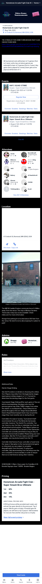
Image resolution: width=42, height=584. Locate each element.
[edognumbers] (32, 163)
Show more (7, 372)
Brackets (15, 109)
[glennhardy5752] (13, 184)
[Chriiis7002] (11, 155)
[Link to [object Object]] (7, 155)
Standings (22, 109)
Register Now (21, 97)
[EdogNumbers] (30, 163)
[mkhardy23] (13, 163)
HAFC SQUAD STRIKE (18, 86)
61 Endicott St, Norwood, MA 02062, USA (19, 32)
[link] (15, 155)
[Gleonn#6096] (15, 184)
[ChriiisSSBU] (13, 155)
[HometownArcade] (31, 342)
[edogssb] (28, 163)
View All (21, 139)
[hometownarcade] (29, 342)
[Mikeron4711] (11, 163)
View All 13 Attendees (21, 195)
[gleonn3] (11, 184)
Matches (30, 109)
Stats (35, 109)
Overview (8, 109)
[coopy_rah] (28, 156)
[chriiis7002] (15, 155)
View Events (21, 575)
